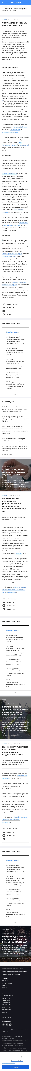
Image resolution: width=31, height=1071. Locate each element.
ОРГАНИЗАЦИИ (6, 1002)
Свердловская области (10, 132)
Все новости (7, 454)
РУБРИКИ (4, 988)
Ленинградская (15, 129)
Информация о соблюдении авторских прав (14, 971)
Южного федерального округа (12, 254)
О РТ (3, 993)
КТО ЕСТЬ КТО (6, 998)
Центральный (24, 145)
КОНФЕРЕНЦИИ (6, 1017)
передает (19, 553)
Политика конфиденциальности (11, 974)
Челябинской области (9, 173)
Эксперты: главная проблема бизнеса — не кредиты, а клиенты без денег (14, 589)
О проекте (5, 978)
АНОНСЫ (4, 1015)
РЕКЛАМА (4, 1013)
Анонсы (4, 6)
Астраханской (23, 222)
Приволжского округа (9, 256)
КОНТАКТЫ (5, 980)
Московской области (20, 127)
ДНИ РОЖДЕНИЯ (6, 1004)
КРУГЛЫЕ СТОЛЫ (7, 1007)
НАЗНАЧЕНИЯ (6, 1000)
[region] (15, 1061)
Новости (4, 19)
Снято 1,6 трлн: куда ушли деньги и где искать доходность (14, 819)
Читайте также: (12, 332)
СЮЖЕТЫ (4, 985)
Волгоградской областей (11, 225)
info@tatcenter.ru (7, 1021)
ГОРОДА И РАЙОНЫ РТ (8, 995)
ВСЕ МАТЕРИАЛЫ (7, 983)
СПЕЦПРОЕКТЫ (6, 1010)
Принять (15, 1067)
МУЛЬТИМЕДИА (6, 990)
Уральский (14, 145)
